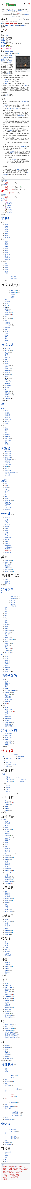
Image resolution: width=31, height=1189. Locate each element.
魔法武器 (9, 207)
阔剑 (20, 1168)
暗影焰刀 (7, 560)
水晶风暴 (7, 945)
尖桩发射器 (9, 758)
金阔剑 (6, 252)
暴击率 (3, 40)
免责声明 (17, 13)
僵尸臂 (6, 303)
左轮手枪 (7, 694)
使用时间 (3, 42)
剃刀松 (6, 866)
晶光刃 (6, 356)
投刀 (6, 1079)
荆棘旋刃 (7, 462)
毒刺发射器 (9, 762)
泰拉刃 (6, 389)
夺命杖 (6, 970)
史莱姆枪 (7, 803)
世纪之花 (6, 57)
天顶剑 (6, 396)
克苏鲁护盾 (16, 108)
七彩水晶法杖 (8, 1030)
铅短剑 (6, 230)
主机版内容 (19, 1166)
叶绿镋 (6, 423)
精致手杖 (7, 350)
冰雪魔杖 (7, 842)
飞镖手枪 (8, 780)
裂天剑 (6, 855)
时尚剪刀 (7, 312)
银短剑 (6, 231)
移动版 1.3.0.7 (9, 197)
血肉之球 (7, 491)
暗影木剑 (13, 298)
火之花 (6, 944)
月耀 (6, 974)
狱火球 (6, 536)
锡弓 (6, 611)
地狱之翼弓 (8, 630)
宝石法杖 (3, 820)
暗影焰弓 (7, 643)
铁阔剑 (6, 245)
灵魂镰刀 (7, 581)
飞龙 (6, 380)
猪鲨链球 (7, 509)
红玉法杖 (7, 831)
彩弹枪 (6, 804)
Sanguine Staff (9, 996)
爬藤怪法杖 (8, 898)
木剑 (6, 299)
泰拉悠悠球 (8, 552)
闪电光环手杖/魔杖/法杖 (11, 1037)
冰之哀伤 (7, 583)
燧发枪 (6, 681)
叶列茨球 (7, 543)
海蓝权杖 (7, 839)
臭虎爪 (6, 374)
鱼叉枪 (6, 806)
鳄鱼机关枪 (8, 711)
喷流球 (6, 530)
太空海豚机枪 (8, 726)
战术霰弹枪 (8, 716)
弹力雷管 (13, 1139)
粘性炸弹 (13, 1129)
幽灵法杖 (7, 928)
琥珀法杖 (7, 829)
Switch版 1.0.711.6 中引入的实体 (11, 1176)
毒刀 (12, 1077)
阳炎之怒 (7, 496)
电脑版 (8, 23)
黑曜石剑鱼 (8, 440)
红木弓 (13, 600)
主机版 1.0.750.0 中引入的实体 (11, 1174)
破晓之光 (7, 569)
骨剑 (6, 316)
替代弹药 (7, 751)
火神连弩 (7, 671)
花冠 (6, 506)
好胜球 (6, 532)
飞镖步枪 (8, 781)
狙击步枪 (7, 701)
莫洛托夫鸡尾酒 (9, 1106)
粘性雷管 (13, 1137)
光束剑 (6, 367)
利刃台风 (7, 926)
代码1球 (7, 526)
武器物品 (12, 1168)
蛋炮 (6, 703)
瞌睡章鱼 (7, 562)
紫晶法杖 (7, 822)
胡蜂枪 (6, 923)
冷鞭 (6, 1051)
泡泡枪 (6, 874)
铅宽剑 (6, 246)
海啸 (6, 647)
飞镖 (3, 774)
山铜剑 (6, 269)
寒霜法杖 (7, 863)
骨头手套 (13, 1102)
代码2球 (7, 539)
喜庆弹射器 (8, 743)
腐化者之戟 (8, 564)
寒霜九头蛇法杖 (9, 1026)
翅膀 (6, 105)
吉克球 (6, 534)
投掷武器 (9, 212)
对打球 (6, 519)
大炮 (6, 1154)
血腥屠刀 (7, 258)
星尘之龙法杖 (8, 1017)
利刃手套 (7, 311)
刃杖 (6, 993)
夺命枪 (6, 685)
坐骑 (26, 85)
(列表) (5, 200)
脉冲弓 (6, 648)
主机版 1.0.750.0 (9, 189)
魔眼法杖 (7, 998)
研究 (2, 48)
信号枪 (8, 785)
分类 (3, 1165)
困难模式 (7, 345)
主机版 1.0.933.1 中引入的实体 (11, 1172)
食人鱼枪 (7, 808)
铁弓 (6, 613)
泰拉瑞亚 (23, 25)
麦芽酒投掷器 (8, 1119)
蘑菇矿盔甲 (25, 101)
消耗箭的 (7, 589)
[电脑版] (2, 23)
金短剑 (6, 235)
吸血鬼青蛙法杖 (9, 987)
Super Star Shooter (11, 793)
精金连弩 (7, 664)
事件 (11, 62)
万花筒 (6, 1056)
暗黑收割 (7, 1054)
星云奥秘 (7, 932)
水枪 (6, 801)
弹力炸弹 (13, 1131)
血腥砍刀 (7, 461)
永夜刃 (6, 340)
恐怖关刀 (7, 438)
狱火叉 (6, 908)
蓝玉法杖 (7, 825)
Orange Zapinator (10, 853)
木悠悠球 (7, 517)
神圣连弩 (7, 667)
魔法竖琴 (7, 951)
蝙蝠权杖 (7, 925)
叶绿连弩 (7, 669)
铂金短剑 (7, 237)
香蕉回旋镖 (8, 470)
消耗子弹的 (9, 675)
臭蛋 (6, 1070)
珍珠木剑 (7, 348)
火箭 (3, 760)
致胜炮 (6, 498)
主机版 (12, 23)
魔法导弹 (7, 963)
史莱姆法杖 (8, 985)
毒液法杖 (7, 870)
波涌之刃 (7, 391)
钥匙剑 (6, 376)
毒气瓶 (6, 909)
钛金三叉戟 (8, 419)
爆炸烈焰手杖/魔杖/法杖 (11, 1036)
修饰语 (7, 95)
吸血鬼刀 (7, 566)
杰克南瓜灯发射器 (11, 764)
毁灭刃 (6, 354)
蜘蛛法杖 (7, 994)
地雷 (6, 1157)
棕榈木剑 (13, 292)
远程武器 (8, 205)
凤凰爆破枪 (8, 696)
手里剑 (6, 1071)
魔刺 (6, 891)
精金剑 (6, 271)
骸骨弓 (6, 635)
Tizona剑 (7, 398)
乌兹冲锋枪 (8, 718)
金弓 (6, 621)
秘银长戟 (7, 414)
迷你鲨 (6, 707)
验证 (4, 1171)
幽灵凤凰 (7, 637)
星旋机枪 (7, 724)
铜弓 (6, 609)
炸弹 (6, 1133)
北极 (6, 442)
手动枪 (3, 679)
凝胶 (17, 777)
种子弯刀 (7, 365)
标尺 (6, 305)
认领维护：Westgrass (8, 1179)
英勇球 (6, 528)
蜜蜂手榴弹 (8, 1108)
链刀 (6, 483)
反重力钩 (19, 169)
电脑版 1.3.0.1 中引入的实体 (14, 1171)
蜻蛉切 (6, 444)
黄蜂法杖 (7, 989)
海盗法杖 (7, 1000)
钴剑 (6, 263)
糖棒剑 (6, 314)
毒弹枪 (6, 810)
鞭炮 (6, 1049)
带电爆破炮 (8, 878)
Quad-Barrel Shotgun (10, 690)
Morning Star (8, 1058)
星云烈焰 (7, 930)
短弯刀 (6, 359)
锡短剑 (6, 226)
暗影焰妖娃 (8, 857)
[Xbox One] (20, 187)
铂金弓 (6, 622)
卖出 (2, 46)
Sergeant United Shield (11, 472)
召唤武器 (9, 210)
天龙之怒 (7, 567)
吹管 (7, 776)
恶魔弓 (6, 626)
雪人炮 (6, 739)
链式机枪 (7, 720)
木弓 (6, 608)
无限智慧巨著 (8, 911)
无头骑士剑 (8, 382)
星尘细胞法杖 (8, 1015)
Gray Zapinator (9, 837)
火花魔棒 (7, 835)
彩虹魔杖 (7, 968)
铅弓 (6, 615)
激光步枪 (7, 850)
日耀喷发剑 (8, 571)
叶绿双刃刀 (14, 278)
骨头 (6, 1104)
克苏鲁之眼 (8, 550)
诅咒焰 (6, 947)
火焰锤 (6, 487)
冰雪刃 (6, 320)
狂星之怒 (7, 393)
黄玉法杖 (7, 824)
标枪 (6, 1091)
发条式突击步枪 (9, 709)
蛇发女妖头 (8, 921)
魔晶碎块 (7, 900)
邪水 (12, 1094)
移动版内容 (6, 1168)
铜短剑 (6, 224)
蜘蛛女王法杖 (8, 1024)
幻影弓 (6, 650)
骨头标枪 (16, 1089)
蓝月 (6, 493)
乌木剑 (13, 296)
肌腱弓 (6, 628)
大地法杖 (7, 953)
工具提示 (3, 43)
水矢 (6, 942)
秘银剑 (6, 267)
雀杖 (6, 983)
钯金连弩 (7, 658)
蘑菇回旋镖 (8, 457)
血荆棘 (6, 902)
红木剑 (13, 294)
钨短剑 (6, 233)
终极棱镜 (7, 879)
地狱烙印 (22, 146)
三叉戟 (6, 429)
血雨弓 (6, 624)
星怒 (6, 329)
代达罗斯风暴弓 (9, 639)
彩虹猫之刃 (10, 130)
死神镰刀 (7, 372)
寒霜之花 (7, 949)
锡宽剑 (6, 243)
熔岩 (6, 1161)
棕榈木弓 (13, 598)
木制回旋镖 (8, 451)
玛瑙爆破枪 (8, 698)
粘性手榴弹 (15, 1112)
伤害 (6, 80)
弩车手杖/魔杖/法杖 (10, 1032)
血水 (12, 1096)
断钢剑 (6, 363)
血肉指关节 (21, 116)
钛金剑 (6, 273)
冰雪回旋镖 (8, 455)
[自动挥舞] (2, 31)
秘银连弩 (7, 660)
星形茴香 (7, 1081)
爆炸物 (6, 1123)
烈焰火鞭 (7, 964)
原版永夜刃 (8, 387)
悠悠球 (6, 514)
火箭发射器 (8, 735)
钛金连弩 (7, 665)
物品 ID (9, 53)
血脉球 (6, 523)
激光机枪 (7, 876)
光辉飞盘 (7, 468)
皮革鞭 (6, 1045)
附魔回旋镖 (8, 453)
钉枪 (7, 766)
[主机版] (3, 23)
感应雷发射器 (8, 733)
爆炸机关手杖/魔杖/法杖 (11, 1034)
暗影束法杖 (8, 955)
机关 (6, 1159)
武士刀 (6, 318)
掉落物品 (25, 1168)
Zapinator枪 (8, 883)
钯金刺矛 (7, 412)
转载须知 (20, 10)
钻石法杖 (7, 833)
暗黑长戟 (7, 434)
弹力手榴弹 (15, 1114)
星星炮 (8, 791)
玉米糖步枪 (21, 756)
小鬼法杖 (7, 991)
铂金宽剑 (7, 254)
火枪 (6, 715)
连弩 (2, 654)
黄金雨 (6, 844)
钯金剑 (6, 265)
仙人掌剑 (7, 301)
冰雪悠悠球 (8, 537)
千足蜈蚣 (13, 159)
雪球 (6, 1068)
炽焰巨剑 (7, 259)
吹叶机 (6, 861)
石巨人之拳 (8, 507)
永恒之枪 (7, 421)
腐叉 (6, 431)
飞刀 (6, 466)
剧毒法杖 (7, 865)
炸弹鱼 (6, 1142)
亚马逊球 (7, 524)
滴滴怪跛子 (8, 504)
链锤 (6, 485)
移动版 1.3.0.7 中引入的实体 (10, 1177)
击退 (2, 39)
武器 (7, 36)
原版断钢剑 (8, 385)
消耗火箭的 (9, 730)
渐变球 (6, 541)
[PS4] (22, 189)
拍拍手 (6, 352)
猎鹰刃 (6, 339)
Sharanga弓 (8, 652)
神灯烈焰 (7, 934)
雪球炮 (8, 787)
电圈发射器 (8, 741)
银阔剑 (6, 248)
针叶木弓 (13, 597)
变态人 (4, 64)
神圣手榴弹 (8, 1144)
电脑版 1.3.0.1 (9, 183)
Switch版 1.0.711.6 (10, 193)
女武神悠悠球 (8, 547)
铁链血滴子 (8, 500)
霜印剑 (6, 361)
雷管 (6, 1140)
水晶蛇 (6, 859)
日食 (8, 62)
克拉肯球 (7, 549)
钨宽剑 (6, 250)
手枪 (6, 686)
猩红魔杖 (7, 895)
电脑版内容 (12, 1166)
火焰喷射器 (23, 780)
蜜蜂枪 (6, 919)
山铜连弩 (7, 662)
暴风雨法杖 (8, 1009)
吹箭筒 (8, 778)
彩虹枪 (6, 906)
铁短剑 (6, 228)
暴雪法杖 (7, 972)
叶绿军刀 (13, 277)
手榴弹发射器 (8, 737)
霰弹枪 (6, 688)
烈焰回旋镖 (8, 464)
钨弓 (6, 619)
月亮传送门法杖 (9, 1028)
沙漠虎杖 (7, 1004)
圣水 (6, 1098)
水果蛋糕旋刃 (8, 459)
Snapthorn (8, 1047)
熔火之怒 (7, 634)
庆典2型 (7, 745)
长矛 (6, 427)
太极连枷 (7, 502)
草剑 (6, 337)
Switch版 (5, 191)
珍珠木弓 (13, 606)
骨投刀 (13, 1075)
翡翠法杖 (7, 827)
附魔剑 (6, 333)
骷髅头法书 (8, 846)
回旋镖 (6, 448)
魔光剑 (6, 256)
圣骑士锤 (7, 474)
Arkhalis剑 (7, 325)
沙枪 (7, 789)
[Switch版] (2, 191)
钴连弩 (6, 656)
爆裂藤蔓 (7, 893)
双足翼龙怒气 (8, 881)
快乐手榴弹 (15, 1115)
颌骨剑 (6, 309)
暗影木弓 (13, 604)
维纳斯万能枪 (8, 699)
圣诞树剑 (7, 383)
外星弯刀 (7, 324)
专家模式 (11, 152)
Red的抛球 (8, 545)
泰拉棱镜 (7, 1011)
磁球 (6, 904)
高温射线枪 (8, 868)
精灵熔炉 (22, 781)
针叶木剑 (13, 290)
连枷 (4, 480)
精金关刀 (7, 417)
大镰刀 (6, 579)
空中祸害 (7, 645)
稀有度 (3, 45)
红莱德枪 (7, 692)
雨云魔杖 (7, 896)
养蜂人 (6, 335)
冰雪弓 (6, 641)
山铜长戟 (7, 415)
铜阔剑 (6, 241)
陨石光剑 (7, 327)
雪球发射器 (8, 1152)
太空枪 (6, 840)
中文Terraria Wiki (7, 11)
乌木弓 (13, 602)
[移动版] (5, 23)
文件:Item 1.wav (8, 51)
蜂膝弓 (6, 632)
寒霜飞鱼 (7, 1085)
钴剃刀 (6, 410)
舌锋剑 (6, 369)
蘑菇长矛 (7, 436)
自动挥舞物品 (23, 1169)
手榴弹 (6, 1117)
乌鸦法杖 (7, 1006)
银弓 (6, 617)
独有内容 (4, 1166)
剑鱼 (6, 432)
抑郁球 (6, 521)
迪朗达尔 (7, 1053)
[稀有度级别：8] (8, 45)
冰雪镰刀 (7, 357)
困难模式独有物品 (14, 1169)
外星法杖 (7, 1013)
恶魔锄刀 (7, 848)
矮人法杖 (7, 1002)
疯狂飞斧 (7, 476)
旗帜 (19, 152)
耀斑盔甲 (9, 108)
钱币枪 (20, 758)
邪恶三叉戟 (8, 872)
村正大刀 (7, 322)
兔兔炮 (6, 1156)
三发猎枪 (7, 683)
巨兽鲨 (6, 713)
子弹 (15, 754)
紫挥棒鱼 (7, 331)
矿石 (4, 218)
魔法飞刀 (7, 852)
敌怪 (8, 73)
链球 (6, 489)
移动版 (15, 23)
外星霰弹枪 (8, 722)
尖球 (6, 1083)
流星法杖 (7, 966)
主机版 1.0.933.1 (9, 187)
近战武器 (9, 203)
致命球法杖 (8, 1007)
